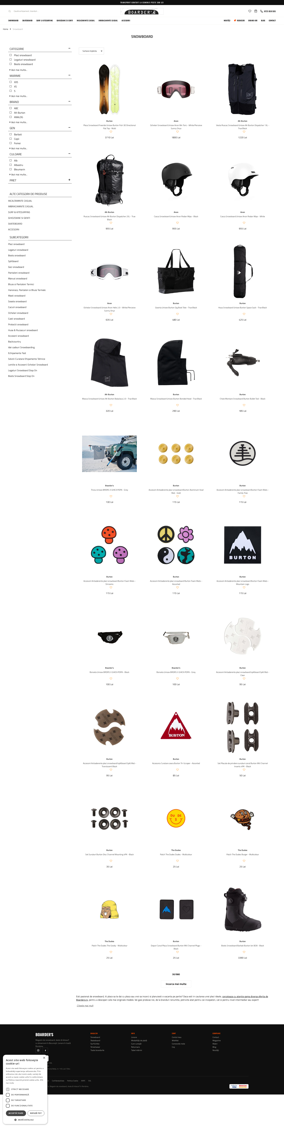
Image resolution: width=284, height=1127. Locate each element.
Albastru (18, 165)
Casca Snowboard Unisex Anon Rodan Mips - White (242, 216)
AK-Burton (19, 112)
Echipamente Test (17, 353)
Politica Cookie (72, 1081)
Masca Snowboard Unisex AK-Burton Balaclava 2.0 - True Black (109, 398)
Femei (17, 143)
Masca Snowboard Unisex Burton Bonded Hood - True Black (176, 398)
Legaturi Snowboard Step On (22, 370)
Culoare (16, 154)
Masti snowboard (16, 295)
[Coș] (255, 11)
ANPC (83, 1081)
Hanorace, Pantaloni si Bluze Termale (27, 290)
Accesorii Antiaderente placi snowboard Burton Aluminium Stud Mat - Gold (176, 491)
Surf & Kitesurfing (44, 20)
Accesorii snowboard (18, 336)
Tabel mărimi (136, 1050)
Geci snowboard (16, 267)
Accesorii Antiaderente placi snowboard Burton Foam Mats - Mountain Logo (243, 582)
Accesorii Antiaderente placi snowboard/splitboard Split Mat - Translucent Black (109, 765)
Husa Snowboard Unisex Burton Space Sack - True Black (242, 307)
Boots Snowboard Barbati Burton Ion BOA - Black (242, 945)
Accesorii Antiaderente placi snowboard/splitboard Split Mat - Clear (242, 674)
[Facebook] (45, 1050)
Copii (16, 138)
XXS (16, 82)
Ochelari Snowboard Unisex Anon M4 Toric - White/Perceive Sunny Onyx (176, 127)
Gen (12, 128)
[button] (25, 1119)
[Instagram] (38, 1050)
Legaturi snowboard (25, 59)
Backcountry (14, 341)
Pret (13, 181)
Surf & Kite (95, 1044)
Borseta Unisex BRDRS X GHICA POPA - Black (109, 672)
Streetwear (95, 1047)
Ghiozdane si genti (65, 20)
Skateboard (27, 20)
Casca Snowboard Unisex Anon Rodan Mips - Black (176, 216)
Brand (14, 102)
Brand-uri (253, 20)
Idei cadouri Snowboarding (21, 347)
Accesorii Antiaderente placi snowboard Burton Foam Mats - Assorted (176, 582)
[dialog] (25, 1089)
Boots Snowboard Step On (21, 376)
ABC (16, 108)
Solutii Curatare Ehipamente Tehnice (26, 359)
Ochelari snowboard (18, 313)
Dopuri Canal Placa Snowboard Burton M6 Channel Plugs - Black (176, 947)
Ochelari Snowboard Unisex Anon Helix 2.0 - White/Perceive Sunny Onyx (109, 309)
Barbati (18, 134)
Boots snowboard (23, 64)
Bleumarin (19, 169)
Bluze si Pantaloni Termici (21, 284)
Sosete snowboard (17, 301)
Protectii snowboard (18, 324)
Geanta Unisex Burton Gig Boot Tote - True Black (176, 307)
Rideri (215, 1044)
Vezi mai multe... (19, 70)
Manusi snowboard (17, 278)
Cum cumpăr (136, 1044)
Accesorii (126, 20)
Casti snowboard (16, 318)
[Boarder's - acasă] (142, 11)
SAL (89, 1081)
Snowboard (13, 20)
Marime (15, 76)
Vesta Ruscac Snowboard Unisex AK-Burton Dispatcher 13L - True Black (242, 127)
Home (5, 29)
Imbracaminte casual (108, 20)
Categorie (17, 49)
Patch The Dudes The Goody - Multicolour (109, 945)
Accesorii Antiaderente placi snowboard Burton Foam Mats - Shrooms (109, 582)
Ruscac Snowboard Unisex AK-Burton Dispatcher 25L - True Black (109, 218)
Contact (272, 20)
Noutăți (227, 20)
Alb (15, 160)
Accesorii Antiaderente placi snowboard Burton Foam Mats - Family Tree (243, 491)
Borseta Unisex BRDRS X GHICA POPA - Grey (176, 672)
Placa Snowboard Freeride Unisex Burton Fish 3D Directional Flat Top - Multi (109, 127)
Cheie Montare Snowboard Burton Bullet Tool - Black (242, 398)
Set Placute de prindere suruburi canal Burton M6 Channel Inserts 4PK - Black (243, 765)
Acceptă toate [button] (16, 1113)
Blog (263, 20)
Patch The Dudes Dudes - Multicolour (176, 854)
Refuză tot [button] (36, 1113)
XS (15, 86)
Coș (173, 1047)
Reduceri (241, 20)
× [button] (44, 1058)
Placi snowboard (23, 55)
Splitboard (13, 261)
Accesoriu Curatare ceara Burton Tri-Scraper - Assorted (176, 763)
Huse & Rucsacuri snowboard (23, 330)
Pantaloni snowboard (18, 272)
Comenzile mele (178, 1044)
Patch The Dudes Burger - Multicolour (242, 854)
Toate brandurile (97, 1050)
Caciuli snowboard (17, 307)
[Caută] (9, 11)
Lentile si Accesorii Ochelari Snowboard (28, 364)
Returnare (135, 1047)
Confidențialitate (58, 1081)
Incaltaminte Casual (86, 20)
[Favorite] (249, 11)
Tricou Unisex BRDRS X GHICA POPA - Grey (109, 489)
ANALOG (18, 117)
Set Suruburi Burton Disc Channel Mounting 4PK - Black (109, 854)
